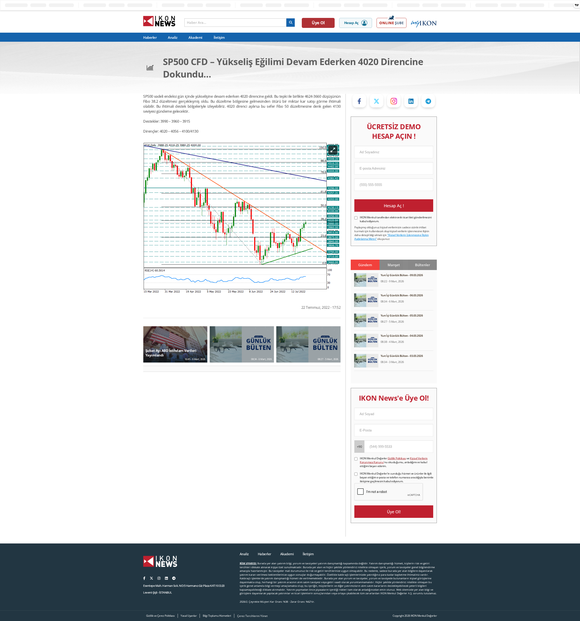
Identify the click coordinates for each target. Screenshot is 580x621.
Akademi (195, 37)
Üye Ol (318, 22)
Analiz (172, 37)
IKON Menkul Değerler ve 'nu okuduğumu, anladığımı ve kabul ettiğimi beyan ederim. (394, 462)
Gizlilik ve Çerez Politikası (160, 616)
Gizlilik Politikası (397, 458)
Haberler (150, 37)
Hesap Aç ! (394, 205)
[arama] (290, 22)
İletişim (219, 37)
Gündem (365, 265)
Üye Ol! (394, 511)
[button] (148, 369)
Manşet (394, 265)
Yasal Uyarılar (189, 616)
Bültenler (422, 265)
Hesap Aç (351, 22)
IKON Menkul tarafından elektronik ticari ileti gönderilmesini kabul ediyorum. (396, 219)
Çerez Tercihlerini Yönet (252, 616)
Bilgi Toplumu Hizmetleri (217, 616)
